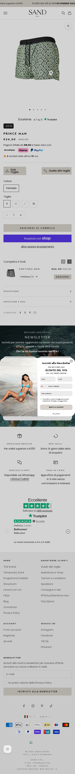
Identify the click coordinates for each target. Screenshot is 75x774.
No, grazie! (56, 413)
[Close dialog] (71, 361)
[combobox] (43, 386)
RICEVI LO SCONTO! (56, 407)
